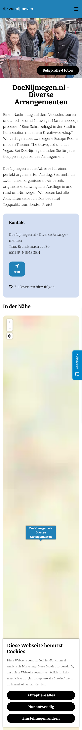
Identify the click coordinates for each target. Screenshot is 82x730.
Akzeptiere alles (41, 695)
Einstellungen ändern (41, 718)
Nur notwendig (41, 707)
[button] (40, 534)
